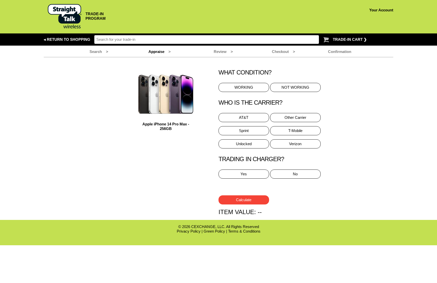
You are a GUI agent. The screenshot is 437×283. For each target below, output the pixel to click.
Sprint (244, 130)
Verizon (295, 144)
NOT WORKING (295, 87)
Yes (244, 174)
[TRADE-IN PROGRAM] (75, 27)
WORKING (243, 87)
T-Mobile (295, 130)
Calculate (243, 200)
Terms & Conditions (244, 231)
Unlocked (244, 144)
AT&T (243, 117)
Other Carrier (295, 117)
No (295, 174)
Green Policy (214, 231)
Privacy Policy (189, 231)
